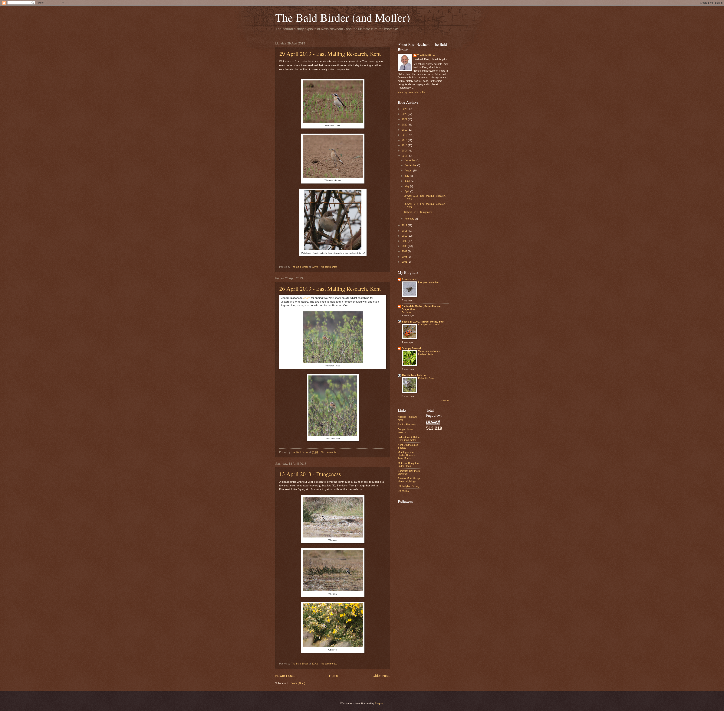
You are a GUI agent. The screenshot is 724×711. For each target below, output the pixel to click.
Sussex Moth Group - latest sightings (409, 480)
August (409, 170)
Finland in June (426, 378)
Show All (445, 401)
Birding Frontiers (407, 424)
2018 (405, 135)
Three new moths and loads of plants (429, 353)
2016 (405, 140)
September (411, 165)
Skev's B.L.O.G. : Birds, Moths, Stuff (423, 321)
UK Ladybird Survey (409, 486)
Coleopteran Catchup (429, 324)
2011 (405, 230)
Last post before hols (428, 282)
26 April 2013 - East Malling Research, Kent (330, 288)
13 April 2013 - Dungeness (310, 474)
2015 (405, 145)
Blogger (379, 703)
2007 (405, 251)
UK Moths (403, 491)
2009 (405, 241)
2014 (405, 150)
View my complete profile (411, 92)
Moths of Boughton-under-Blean (408, 464)
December (410, 160)
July (407, 175)
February (410, 218)
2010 (405, 235)
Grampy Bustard (411, 348)
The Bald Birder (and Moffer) (342, 17)
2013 (405, 155)
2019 (405, 129)
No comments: (329, 266)
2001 (405, 261)
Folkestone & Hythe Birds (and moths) (409, 438)
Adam (306, 298)
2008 (405, 246)
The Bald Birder (426, 55)
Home (333, 676)
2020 (405, 124)
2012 (405, 225)
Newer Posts (285, 676)
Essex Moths (409, 279)
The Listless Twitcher (414, 375)
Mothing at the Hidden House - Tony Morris (406, 455)
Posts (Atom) (298, 683)
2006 (405, 256)
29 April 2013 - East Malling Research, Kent (330, 53)
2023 (405, 109)
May (407, 186)
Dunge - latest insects (405, 431)
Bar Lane (406, 312)
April (407, 191)
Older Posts (381, 676)
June (408, 181)
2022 (405, 114)
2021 (405, 119)
